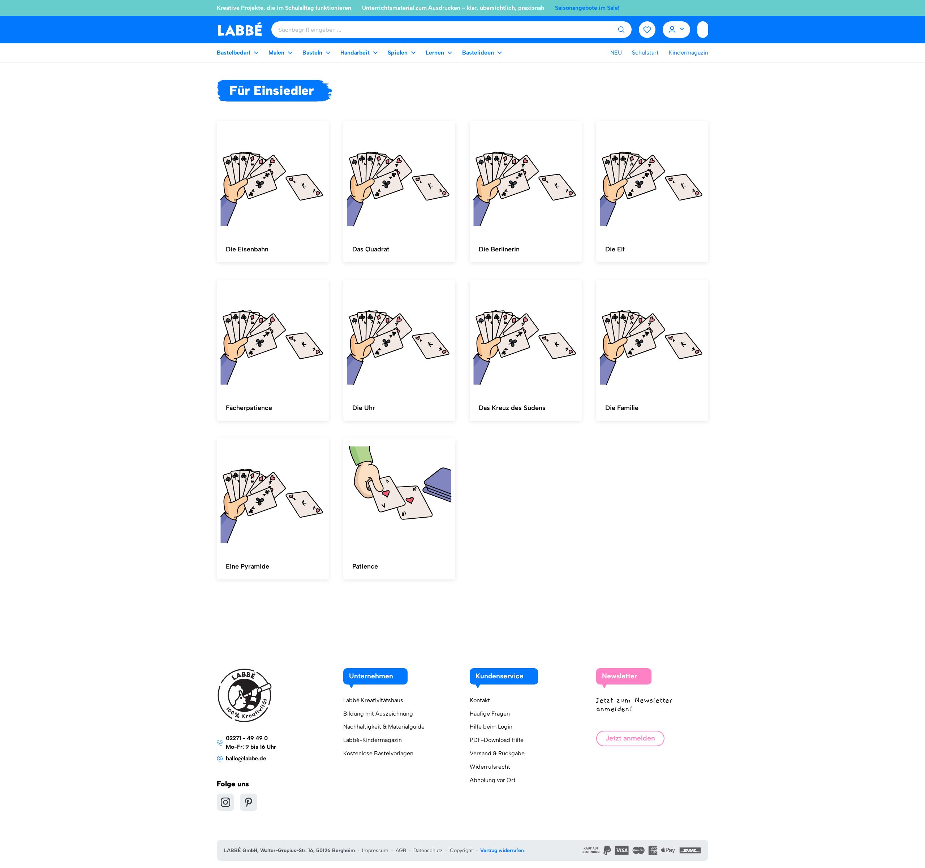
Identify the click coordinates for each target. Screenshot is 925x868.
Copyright (461, 850)
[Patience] (399, 495)
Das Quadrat (371, 249)
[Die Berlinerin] (525, 178)
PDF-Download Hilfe (497, 740)
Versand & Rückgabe (497, 753)
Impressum (375, 850)
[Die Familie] (652, 336)
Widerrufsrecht (490, 766)
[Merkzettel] (647, 29)
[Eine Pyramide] (272, 495)
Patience (365, 566)
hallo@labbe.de (246, 758)
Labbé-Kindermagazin (372, 740)
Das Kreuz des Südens (512, 408)
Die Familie (621, 408)
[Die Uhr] (399, 336)
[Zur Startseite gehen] (239, 29)
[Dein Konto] (676, 29)
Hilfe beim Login (491, 726)
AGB (401, 850)
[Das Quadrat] (399, 178)
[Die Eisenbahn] (272, 178)
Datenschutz (428, 850)
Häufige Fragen (490, 713)
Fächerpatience (249, 408)
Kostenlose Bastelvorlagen (378, 753)
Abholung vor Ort (493, 780)
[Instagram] (225, 802)
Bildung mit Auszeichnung (378, 713)
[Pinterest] (248, 802)
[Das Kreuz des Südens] (525, 336)
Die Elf (615, 249)
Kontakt (480, 700)
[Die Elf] (652, 178)
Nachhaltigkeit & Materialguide (384, 726)
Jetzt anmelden (630, 738)
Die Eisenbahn (247, 249)
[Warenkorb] (702, 29)
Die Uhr (363, 408)
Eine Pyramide (247, 566)
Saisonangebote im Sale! (587, 7)
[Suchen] (621, 29)
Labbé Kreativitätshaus (373, 700)
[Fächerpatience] (272, 336)
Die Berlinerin (499, 249)
